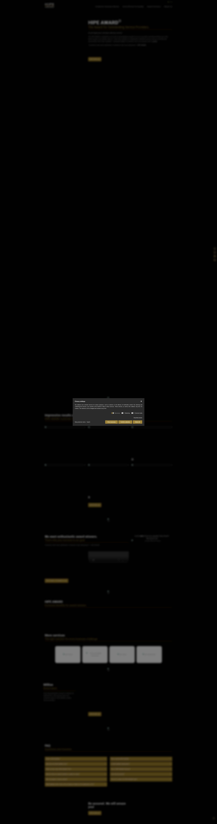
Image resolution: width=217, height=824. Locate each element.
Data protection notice (80, 422)
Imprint (88, 422)
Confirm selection (125, 422)
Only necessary (111, 422)
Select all (137, 422)
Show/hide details (138, 417)
